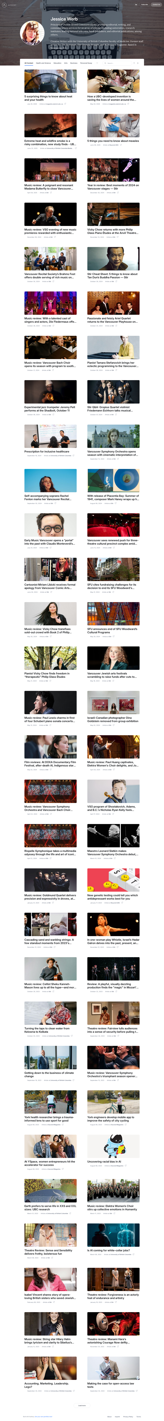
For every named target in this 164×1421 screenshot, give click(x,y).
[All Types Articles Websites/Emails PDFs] (134, 63)
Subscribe (144, 4)
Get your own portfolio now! (43, 1416)
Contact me (156, 4)
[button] (30, 63)
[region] (61, 64)
